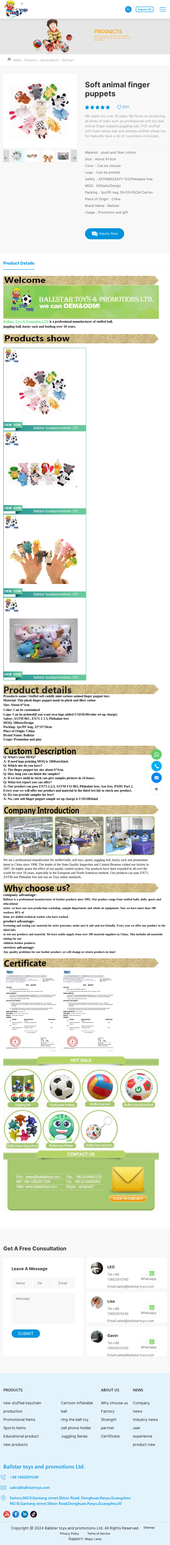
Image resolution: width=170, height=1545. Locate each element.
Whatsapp (149, 1279)
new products (49, 60)
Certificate (110, 1436)
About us (110, 1389)
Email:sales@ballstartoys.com (130, 1286)
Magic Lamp (93, 1539)
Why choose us (114, 1403)
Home (17, 60)
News (138, 1389)
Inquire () (145, 9)
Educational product (21, 1436)
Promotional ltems (19, 1419)
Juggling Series (74, 1436)
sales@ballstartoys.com (30, 1487)
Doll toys (68, 60)
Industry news (145, 1419)
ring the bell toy (75, 1419)
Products (30, 60)
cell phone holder (76, 1428)
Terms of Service (98, 1533)
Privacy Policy (69, 1533)
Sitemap (149, 1527)
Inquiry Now (108, 233)
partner (107, 1428)
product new (144, 1444)
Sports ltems (14, 1428)
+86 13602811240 (24, 1477)
